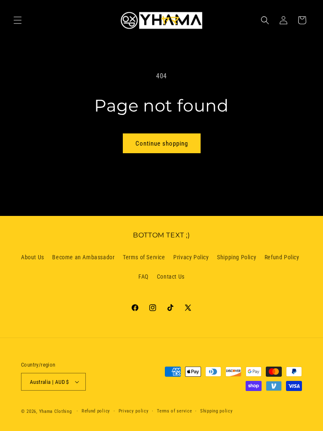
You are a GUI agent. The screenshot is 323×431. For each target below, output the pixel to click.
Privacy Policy (191, 257)
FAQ (143, 276)
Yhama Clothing (55, 411)
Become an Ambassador (83, 257)
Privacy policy (134, 411)
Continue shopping (161, 143)
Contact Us (171, 276)
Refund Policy (282, 257)
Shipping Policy (236, 257)
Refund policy (96, 411)
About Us (32, 257)
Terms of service (174, 411)
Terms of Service (144, 257)
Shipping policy (216, 411)
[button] (17, 20)
